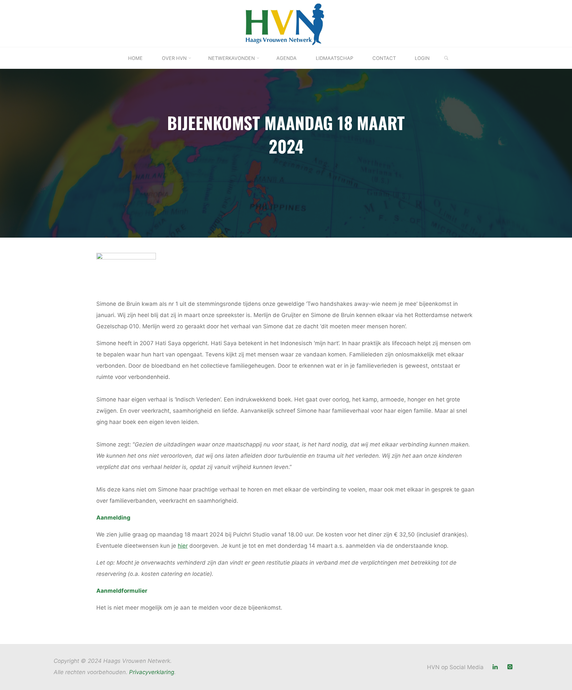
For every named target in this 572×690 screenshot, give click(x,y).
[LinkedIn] (495, 667)
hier (183, 545)
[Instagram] (510, 667)
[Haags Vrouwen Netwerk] (286, 23)
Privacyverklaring (151, 672)
